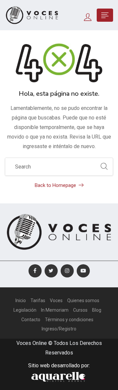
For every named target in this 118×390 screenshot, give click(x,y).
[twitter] (51, 270)
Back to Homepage (55, 185)
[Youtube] (83, 270)
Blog (96, 310)
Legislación (24, 310)
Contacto (30, 319)
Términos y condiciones (69, 319)
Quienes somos (83, 300)
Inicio (20, 300)
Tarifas (37, 300)
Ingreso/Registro (59, 328)
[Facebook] (35, 270)
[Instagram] (67, 270)
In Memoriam (55, 310)
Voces (56, 300)
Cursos (80, 310)
